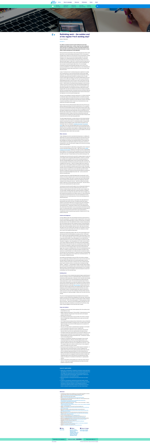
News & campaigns (68, 2)
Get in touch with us (90, 439)
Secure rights (81, 5)
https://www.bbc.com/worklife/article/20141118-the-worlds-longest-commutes (73, 397)
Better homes (66, 6)
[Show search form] (97, 6)
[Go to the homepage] (54, 2)
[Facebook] (52, 34)
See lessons (61, 41)
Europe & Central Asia (74, 430)
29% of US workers (77, 285)
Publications (84, 2)
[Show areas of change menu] (52, 6)
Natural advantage (82, 6)
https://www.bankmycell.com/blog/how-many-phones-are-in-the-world (72, 395)
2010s (61, 429)
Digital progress (85, 430)
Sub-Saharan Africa (73, 435)
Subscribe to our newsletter (59, 439)
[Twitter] (54, 34)
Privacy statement (54, 441)
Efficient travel (74, 5)
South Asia (75, 434)
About (96, 2)
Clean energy (58, 6)
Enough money (66, 5)
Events (91, 2)
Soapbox (97, 441)
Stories (59, 2)
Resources (77, 2)
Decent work (89, 6)
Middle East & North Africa (74, 433)
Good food (89, 5)
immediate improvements (78, 123)
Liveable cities (74, 6)
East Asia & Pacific (73, 429)
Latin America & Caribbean (73, 432)
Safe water (57, 5)
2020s (63, 429)
